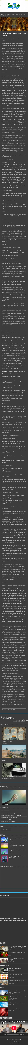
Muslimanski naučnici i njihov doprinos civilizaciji (16, 981)
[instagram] (16, 1041)
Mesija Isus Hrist (10, 14)
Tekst (5, 14)
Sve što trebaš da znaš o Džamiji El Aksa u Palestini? (12, 813)
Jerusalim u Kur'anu (7, 741)
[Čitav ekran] (26, 1034)
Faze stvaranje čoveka (14, 1009)
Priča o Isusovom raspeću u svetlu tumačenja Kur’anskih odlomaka (17, 947)
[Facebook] (11, 1041)
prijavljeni (14, 787)
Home (1, 14)
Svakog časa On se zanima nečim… (18, 1003)
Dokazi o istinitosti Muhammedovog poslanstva (18, 720)
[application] (14, 1028)
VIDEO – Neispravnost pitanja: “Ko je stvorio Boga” (11, 815)
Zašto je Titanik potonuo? (8, 778)
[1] (3, 348)
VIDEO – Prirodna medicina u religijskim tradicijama (16, 975)
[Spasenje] (14, 6)
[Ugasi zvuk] (23, 1034)
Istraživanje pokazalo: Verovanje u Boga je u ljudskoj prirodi (17, 991)
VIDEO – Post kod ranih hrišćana (8, 821)
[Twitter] (13, 1041)
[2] (2, 673)
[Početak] (2, 1034)
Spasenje (9, 1039)
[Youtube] (14, 1041)
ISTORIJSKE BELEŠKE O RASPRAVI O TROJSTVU (8, 717)
